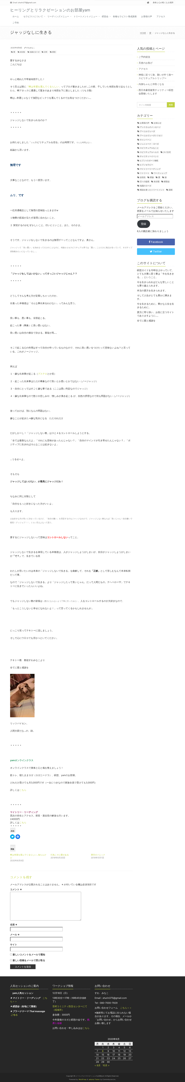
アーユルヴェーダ (147, 131)
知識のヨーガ (34, 52)
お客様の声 (146, 16)
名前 (13, 924)
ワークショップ (160, 173)
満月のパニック (98, 854)
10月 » (106, 1065)
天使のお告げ (145, 62)
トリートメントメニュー (85, 16)
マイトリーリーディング (150, 169)
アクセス (161, 16)
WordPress (82, 1079)
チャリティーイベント (149, 156)
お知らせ (157, 123)
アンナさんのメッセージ (150, 127)
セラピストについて (33, 16)
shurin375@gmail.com (27, 2)
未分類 (22, 52)
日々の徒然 (144, 181)
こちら (22, 789)
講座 (171, 190)
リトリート (144, 173)
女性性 (143, 177)
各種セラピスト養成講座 (125, 16)
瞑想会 (105, 16)
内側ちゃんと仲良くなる (151, 84)
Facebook (156, 241)
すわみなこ (30, 48)
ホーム (15, 16)
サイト (13, 944)
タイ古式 (167, 152)
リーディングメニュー (58, 16)
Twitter (157, 251)
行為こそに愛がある (60, 854)
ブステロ (42, 373)
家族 (152, 177)
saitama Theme (94, 1079)
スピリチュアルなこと (149, 148)
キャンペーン (145, 140)
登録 (143, 223)
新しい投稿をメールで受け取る (29, 960)
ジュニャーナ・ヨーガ (149, 144)
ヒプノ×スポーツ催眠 (149, 160)
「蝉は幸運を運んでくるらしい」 (43, 86)
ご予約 (15, 22)
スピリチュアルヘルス (149, 152)
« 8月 (97, 1065)
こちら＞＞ (126, 1007)
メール (15, 934)
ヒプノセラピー (146, 165)
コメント (16, 889)
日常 (45, 52)
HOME (143, 33)
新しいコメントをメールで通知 (29, 954)
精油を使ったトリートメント (152, 190)
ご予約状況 (144, 56)
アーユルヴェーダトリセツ (151, 135)
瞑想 (54, 52)
